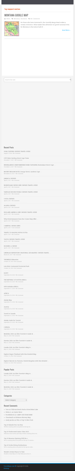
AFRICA (6, 293)
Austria (6, 307)
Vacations (24, 18)
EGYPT (6, 273)
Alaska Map (8, 300)
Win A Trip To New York (25, 420)
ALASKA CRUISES (9, 205)
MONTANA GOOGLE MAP (16, 15)
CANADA (7, 327)
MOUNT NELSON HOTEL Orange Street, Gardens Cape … (23, 171)
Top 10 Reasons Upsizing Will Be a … (16, 438)
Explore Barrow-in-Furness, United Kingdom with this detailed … (26, 361)
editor (8, 18)
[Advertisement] (37, 59)
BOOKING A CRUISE (10, 246)
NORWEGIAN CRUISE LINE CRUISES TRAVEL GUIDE (21, 185)
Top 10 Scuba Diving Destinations (15, 445)
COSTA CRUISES (9, 199)
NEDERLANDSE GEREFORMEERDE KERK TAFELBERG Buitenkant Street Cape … (30, 165)
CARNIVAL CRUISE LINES (12, 226)
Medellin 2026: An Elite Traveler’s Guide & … (19, 334)
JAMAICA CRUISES (10, 178)
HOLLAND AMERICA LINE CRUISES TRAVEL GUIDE (20, 212)
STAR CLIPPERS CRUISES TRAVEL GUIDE (17, 151)
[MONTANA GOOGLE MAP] (11, 28)
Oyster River (18, 412)
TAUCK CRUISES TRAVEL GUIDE (14, 239)
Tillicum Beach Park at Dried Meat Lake (24, 409)
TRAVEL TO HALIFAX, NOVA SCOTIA (15, 232)
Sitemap (6, 468)
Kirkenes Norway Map (23, 417)
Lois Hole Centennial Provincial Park (16, 266)
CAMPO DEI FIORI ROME (24, 415)
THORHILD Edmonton (11, 259)
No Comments (35, 18)
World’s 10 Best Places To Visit (14, 452)
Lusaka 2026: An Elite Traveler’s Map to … (18, 347)
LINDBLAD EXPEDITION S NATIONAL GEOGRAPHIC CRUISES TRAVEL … (27, 253)
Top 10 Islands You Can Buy (13, 425)
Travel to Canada (9, 313)
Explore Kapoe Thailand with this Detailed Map (20, 354)
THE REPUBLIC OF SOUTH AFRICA (15, 280)
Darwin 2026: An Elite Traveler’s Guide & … (19, 340)
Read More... (66, 30)
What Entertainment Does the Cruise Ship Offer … (21, 219)
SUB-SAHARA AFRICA (11, 286)
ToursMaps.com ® (10, 466)
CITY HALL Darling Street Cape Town (16, 158)
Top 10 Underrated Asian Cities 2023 (16, 431)
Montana (17, 18)
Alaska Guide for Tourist (12, 320)
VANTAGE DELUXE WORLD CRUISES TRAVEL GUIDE (21, 192)
